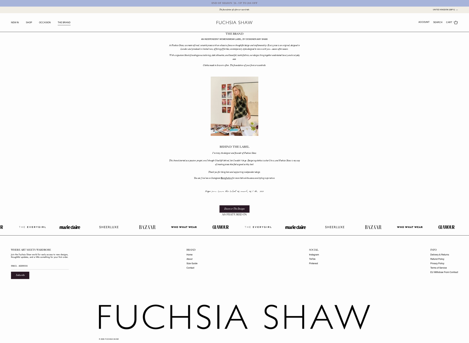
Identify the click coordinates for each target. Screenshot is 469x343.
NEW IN (15, 22)
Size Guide (192, 264)
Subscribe (20, 275)
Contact (190, 268)
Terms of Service (438, 268)
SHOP (29, 22)
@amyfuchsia (226, 178)
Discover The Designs (234, 209)
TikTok (312, 259)
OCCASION (45, 22)
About (189, 259)
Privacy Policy (437, 264)
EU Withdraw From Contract (444, 272)
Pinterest (313, 264)
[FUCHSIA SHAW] (234, 22)
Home (190, 255)
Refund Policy (437, 259)
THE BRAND (64, 22)
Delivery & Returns (439, 255)
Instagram (314, 255)
